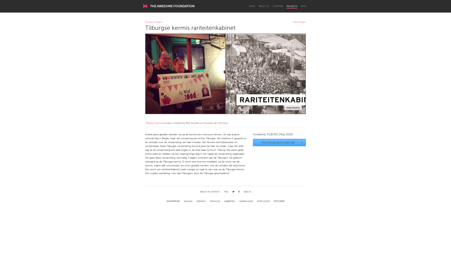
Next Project (299, 22)
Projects (292, 6)
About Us (264, 6)
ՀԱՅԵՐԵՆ (229, 201)
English (188, 201)
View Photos (293, 107)
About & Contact (210, 191)
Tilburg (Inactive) (154, 123)
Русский (279, 201)
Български (173, 201)
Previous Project (153, 22)
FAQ (226, 191)
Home (252, 6)
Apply (304, 6)
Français (215, 201)
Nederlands (246, 201)
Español (201, 201)
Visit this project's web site (282, 142)
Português (263, 201)
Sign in (247, 191)
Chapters (278, 6)
